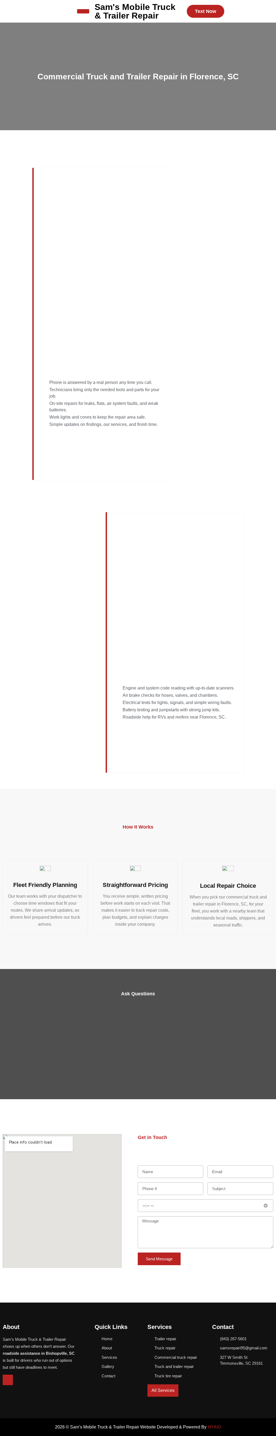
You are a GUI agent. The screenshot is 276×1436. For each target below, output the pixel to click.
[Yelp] (8, 1380)
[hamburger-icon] (83, 11)
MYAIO (214, 1427)
